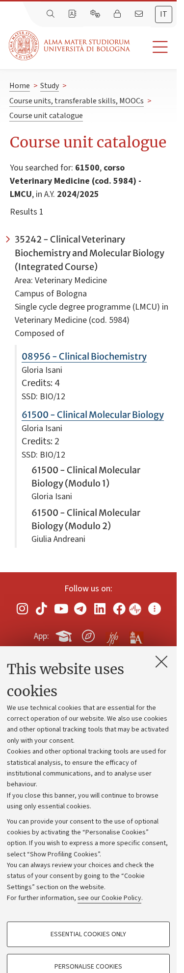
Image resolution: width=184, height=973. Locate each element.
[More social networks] (154, 608)
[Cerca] (51, 14)
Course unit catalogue (46, 115)
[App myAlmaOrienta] (88, 634)
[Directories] (73, 14)
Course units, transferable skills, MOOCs (76, 101)
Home (19, 85)
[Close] (161, 661)
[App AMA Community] (136, 635)
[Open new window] (22, 608)
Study (49, 85)
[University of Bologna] (70, 45)
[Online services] (96, 14)
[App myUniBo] (65, 634)
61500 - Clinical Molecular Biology (93, 414)
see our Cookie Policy (109, 898)
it (163, 14)
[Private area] (118, 14)
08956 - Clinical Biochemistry (84, 356)
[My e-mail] (140, 14)
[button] (153, 47)
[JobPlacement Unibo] (112, 634)
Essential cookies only (88, 934)
